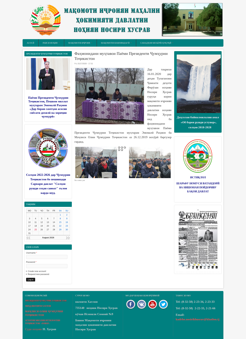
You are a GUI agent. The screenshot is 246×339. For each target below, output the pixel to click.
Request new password (38, 274)
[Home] (123, 35)
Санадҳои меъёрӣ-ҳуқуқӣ (156, 43)
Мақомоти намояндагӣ (115, 43)
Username (31, 253)
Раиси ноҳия (50, 43)
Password (31, 262)
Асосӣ (30, 43)
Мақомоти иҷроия (79, 43)
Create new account (37, 271)
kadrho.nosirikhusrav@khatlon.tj (197, 319)
